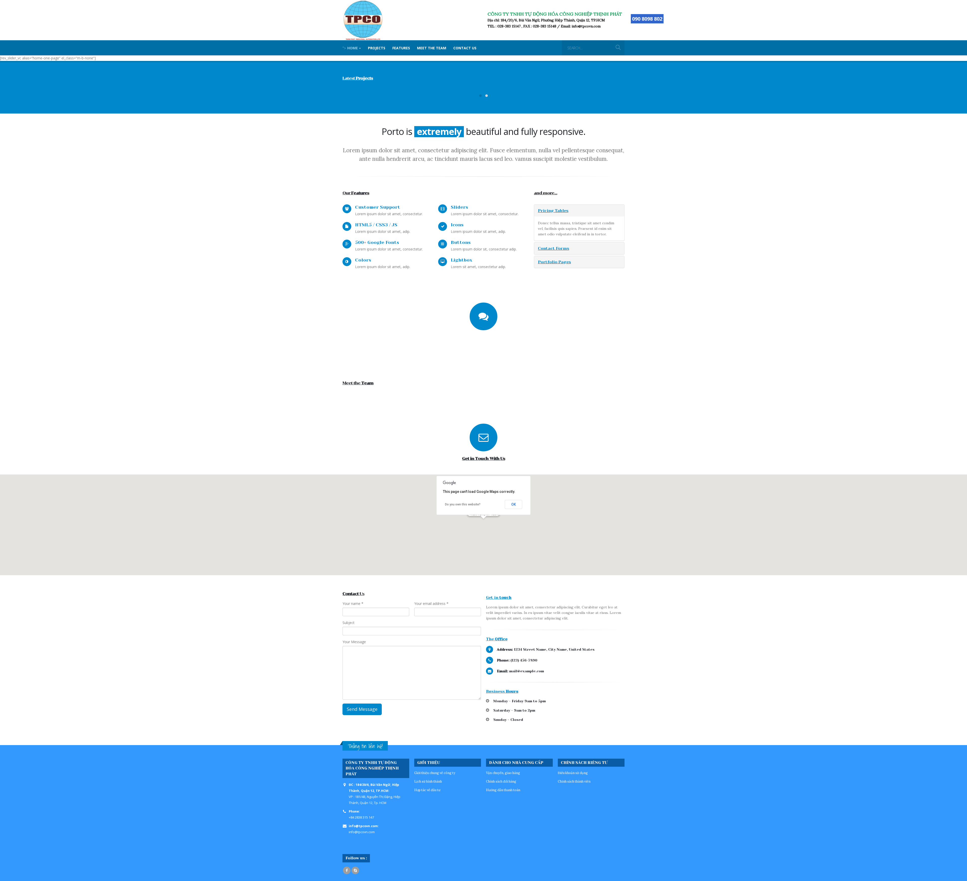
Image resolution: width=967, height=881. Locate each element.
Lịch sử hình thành (428, 781)
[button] (483, 522)
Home (350, 48)
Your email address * (431, 603)
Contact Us (464, 48)
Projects (376, 48)
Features (401, 48)
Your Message (354, 641)
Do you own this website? (462, 504)
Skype (355, 870)
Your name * (352, 603)
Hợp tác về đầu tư (427, 790)
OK (513, 504)
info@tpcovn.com (362, 832)
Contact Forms (553, 248)
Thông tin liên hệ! (365, 746)
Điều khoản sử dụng (573, 773)
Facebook (347, 870)
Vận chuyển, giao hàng (503, 773)
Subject (348, 622)
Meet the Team (431, 48)
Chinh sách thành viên (574, 781)
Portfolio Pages (554, 262)
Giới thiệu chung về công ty (434, 773)
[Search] (618, 47)
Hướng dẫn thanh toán (503, 790)
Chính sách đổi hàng (501, 781)
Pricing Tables (553, 210)
